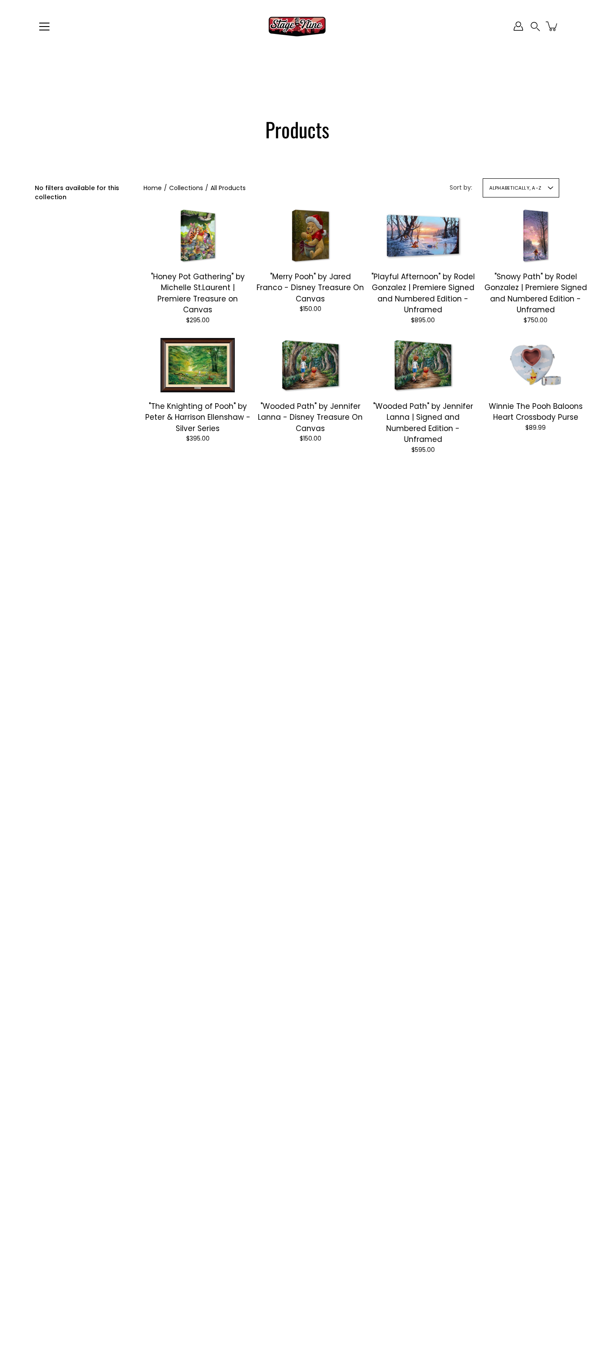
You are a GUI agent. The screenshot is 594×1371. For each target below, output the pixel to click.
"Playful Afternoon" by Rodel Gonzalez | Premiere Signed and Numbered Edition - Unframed (423, 293)
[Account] (518, 26)
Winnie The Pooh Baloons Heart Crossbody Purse (536, 411)
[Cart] (552, 26)
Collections (186, 188)
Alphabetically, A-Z (515, 187)
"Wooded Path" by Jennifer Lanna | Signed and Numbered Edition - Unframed (423, 423)
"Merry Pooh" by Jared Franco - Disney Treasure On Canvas (310, 287)
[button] (535, 26)
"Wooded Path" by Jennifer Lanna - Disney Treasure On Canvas (310, 417)
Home (152, 188)
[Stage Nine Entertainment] (297, 26)
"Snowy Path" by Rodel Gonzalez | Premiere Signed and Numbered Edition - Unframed (535, 293)
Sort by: (461, 187)
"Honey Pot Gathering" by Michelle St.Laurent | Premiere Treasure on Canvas (198, 293)
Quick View (197, 235)
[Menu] (44, 26)
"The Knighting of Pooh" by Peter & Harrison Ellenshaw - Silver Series (197, 417)
